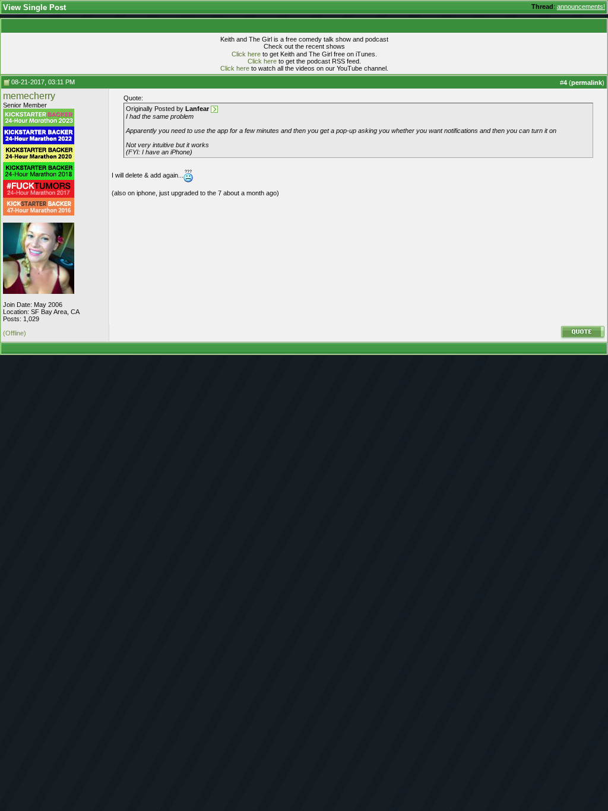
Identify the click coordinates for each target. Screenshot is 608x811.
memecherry (29, 96)
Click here (246, 54)
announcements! (581, 6)
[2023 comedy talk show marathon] (38, 124)
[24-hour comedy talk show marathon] (38, 177)
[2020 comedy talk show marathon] (38, 159)
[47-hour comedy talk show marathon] (38, 213)
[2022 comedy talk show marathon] (38, 141)
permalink (586, 82)
